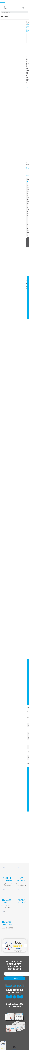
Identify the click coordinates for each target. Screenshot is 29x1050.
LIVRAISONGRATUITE (7, 923)
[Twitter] (10, 996)
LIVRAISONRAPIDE (7, 901)
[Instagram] (14, 996)
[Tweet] (27, 261)
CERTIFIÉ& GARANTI (7, 879)
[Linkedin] (18, 996)
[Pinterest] (27, 264)
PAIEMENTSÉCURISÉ (22, 901)
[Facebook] (7, 996)
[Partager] (27, 258)
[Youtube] (21, 996)
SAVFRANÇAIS (21, 879)
